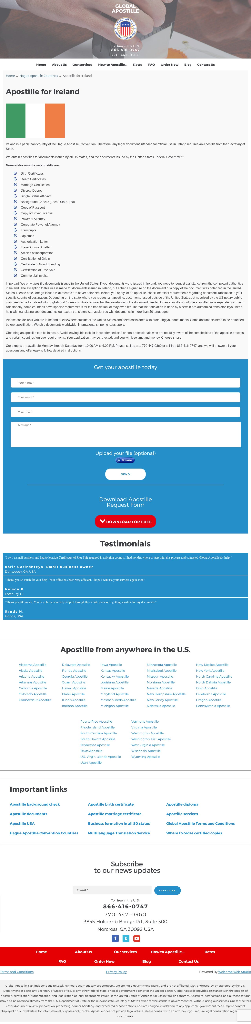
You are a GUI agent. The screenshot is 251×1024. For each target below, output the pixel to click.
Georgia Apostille (74, 676)
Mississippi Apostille (161, 670)
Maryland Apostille (115, 694)
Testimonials (125, 543)
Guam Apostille (73, 682)
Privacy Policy (116, 972)
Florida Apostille (74, 670)
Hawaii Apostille (74, 688)
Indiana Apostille (74, 706)
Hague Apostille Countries (39, 76)
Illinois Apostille (73, 700)
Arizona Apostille (31, 676)
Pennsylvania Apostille (213, 706)
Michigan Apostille (115, 706)
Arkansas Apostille (32, 682)
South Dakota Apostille (97, 739)
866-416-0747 (125, 50)
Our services (82, 64)
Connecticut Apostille (35, 700)
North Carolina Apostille (214, 676)
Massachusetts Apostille (118, 700)
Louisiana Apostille (114, 682)
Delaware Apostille (76, 664)
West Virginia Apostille (148, 745)
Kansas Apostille (113, 670)
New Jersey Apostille (162, 700)
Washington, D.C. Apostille (151, 739)
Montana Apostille (161, 682)
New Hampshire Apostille (166, 694)
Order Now (169, 64)
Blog (187, 64)
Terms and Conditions (17, 972)
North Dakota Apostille (213, 682)
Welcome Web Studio (234, 972)
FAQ (151, 64)
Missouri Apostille (160, 676)
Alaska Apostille (30, 670)
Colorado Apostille (32, 694)
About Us (59, 64)
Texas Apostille (91, 751)
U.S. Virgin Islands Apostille (100, 756)
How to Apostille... (112, 64)
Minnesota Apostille (162, 664)
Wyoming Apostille (145, 756)
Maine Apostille (112, 688)
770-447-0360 (125, 55)
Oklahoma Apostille (211, 694)
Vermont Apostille (145, 721)
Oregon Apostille (208, 700)
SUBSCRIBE (167, 890)
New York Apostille (210, 670)
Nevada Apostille (159, 688)
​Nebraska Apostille (161, 706)
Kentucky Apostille (115, 676)
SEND (125, 474)
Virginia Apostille (144, 727)
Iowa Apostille (111, 664)
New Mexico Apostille (212, 664)
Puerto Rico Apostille (96, 721)
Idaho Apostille (73, 694)
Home (41, 64)
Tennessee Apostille (95, 745)
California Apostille (33, 688)
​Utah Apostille (91, 762)
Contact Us (206, 64)
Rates (137, 64)
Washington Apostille (147, 733)
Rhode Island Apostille (97, 727)
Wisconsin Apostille (146, 751)
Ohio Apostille (206, 688)
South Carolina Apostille (98, 733)
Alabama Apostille (32, 664)
